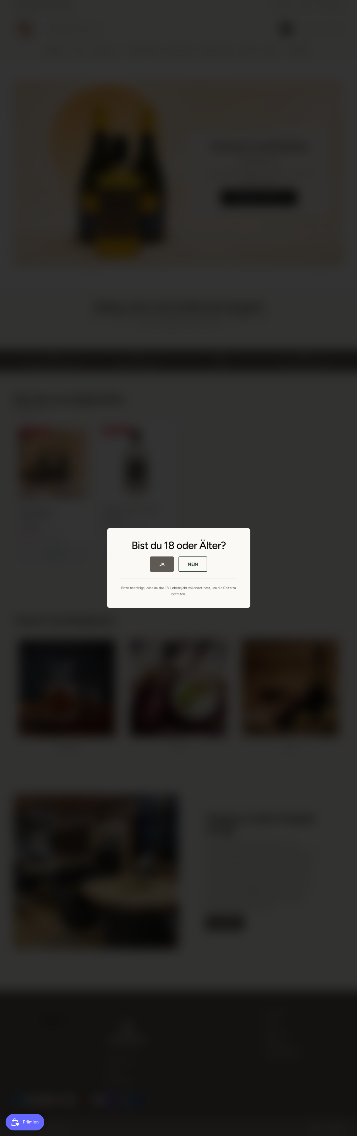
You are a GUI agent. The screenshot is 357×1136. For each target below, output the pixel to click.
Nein (193, 564)
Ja (162, 564)
